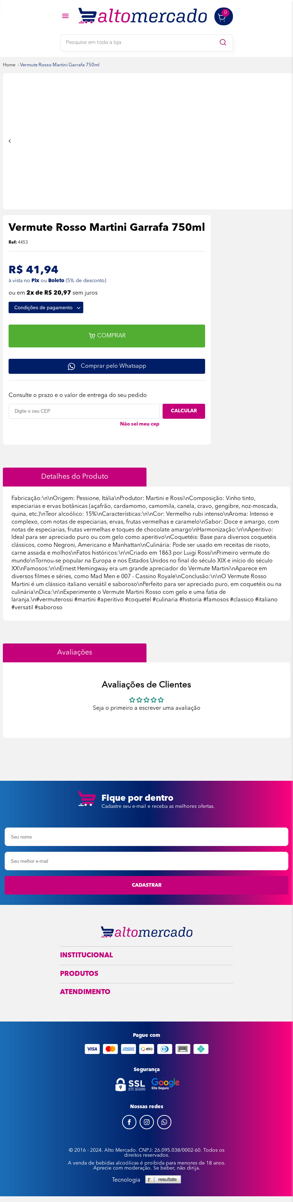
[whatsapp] (164, 1128)
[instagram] (146, 1128)
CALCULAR (184, 410)
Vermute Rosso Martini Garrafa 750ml (59, 65)
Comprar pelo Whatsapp (113, 366)
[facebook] (129, 1128)
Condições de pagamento (44, 307)
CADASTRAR (147, 885)
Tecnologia (126, 1180)
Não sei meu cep (139, 424)
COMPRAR (111, 336)
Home (9, 65)
